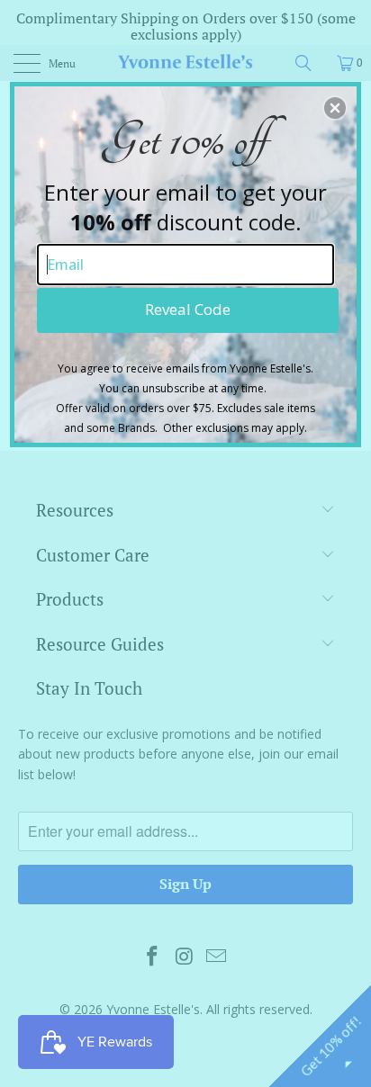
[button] (335, 108)
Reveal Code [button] (188, 309)
